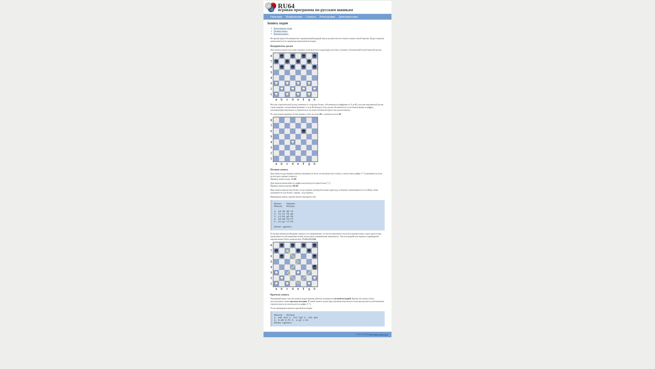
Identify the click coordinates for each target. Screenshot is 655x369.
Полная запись (281, 31)
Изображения (294, 16)
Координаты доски (283, 28)
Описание (276, 16)
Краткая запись (281, 33)
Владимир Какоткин (378, 334)
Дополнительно (348, 16)
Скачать (311, 16)
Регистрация (327, 16)
